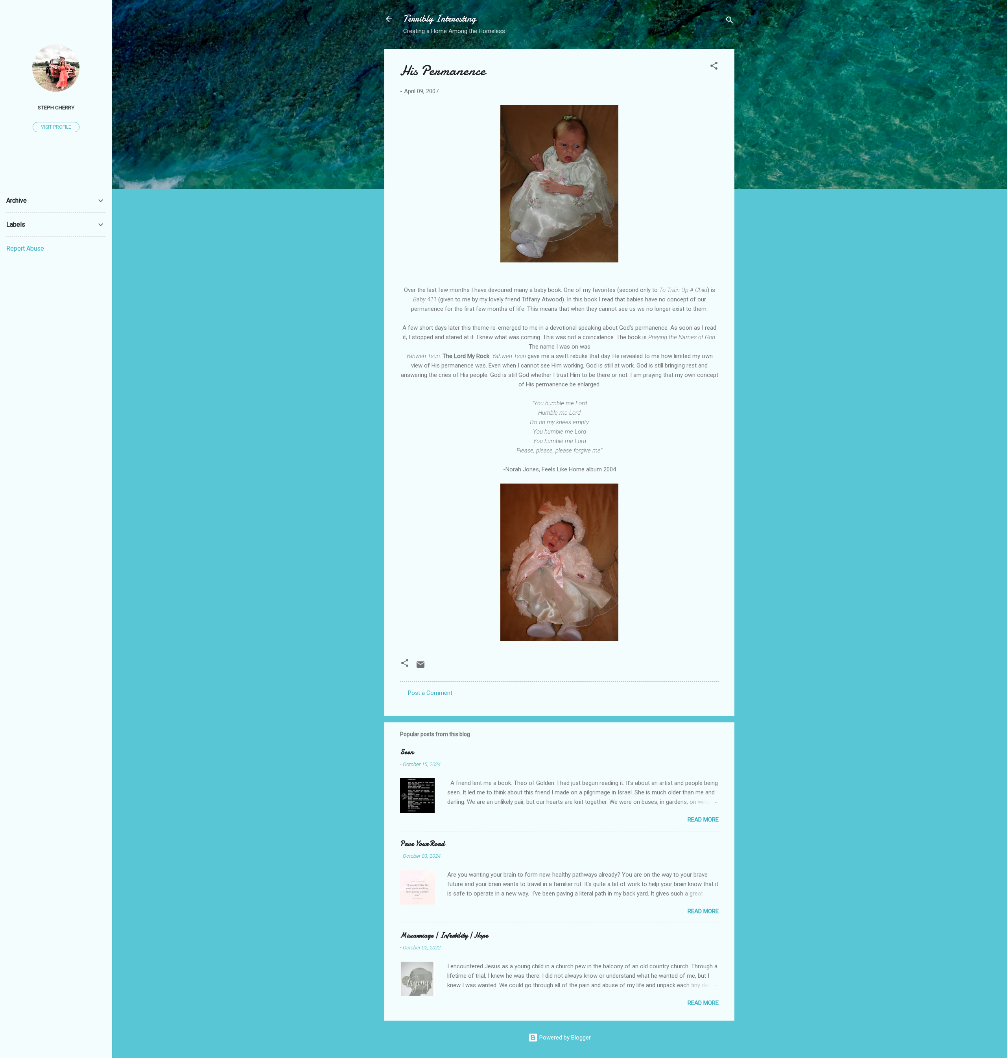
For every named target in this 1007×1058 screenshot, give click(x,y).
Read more (703, 819)
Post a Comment (430, 692)
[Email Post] (420, 667)
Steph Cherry (56, 107)
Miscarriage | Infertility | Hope (444, 935)
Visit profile (56, 127)
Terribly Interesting (439, 18)
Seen (406, 752)
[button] (714, 67)
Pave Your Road (422, 844)
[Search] (729, 21)
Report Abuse (25, 248)
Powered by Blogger (564, 1037)
